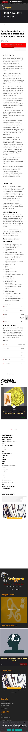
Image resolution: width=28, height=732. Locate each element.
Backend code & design (7, 437)
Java (3, 457)
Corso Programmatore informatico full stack (14, 659)
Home (2, 24)
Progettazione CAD (6, 480)
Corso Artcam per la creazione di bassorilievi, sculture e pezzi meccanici (14, 412)
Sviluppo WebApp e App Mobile (8, 486)
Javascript (4, 459)
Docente (5, 40)
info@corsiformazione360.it (16, 1)
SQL (4, 476)
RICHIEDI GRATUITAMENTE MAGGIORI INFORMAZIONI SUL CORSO (13, 45)
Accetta (9, 730)
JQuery (3, 461)
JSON (3, 463)
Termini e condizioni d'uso (6, 720)
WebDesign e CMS (6, 488)
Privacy (2, 714)
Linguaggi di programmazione (8, 465)
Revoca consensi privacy (6, 717)
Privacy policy (18, 730)
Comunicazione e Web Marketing (9, 441)
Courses (8, 24)
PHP (3, 478)
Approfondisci (14, 396)
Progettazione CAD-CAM (7, 482)
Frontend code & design (7, 445)
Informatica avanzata (7, 453)
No (13, 730)
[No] (26, 726)
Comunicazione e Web (7, 439)
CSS (3, 443)
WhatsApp (4, 1)
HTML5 (5, 449)
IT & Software (5, 455)
